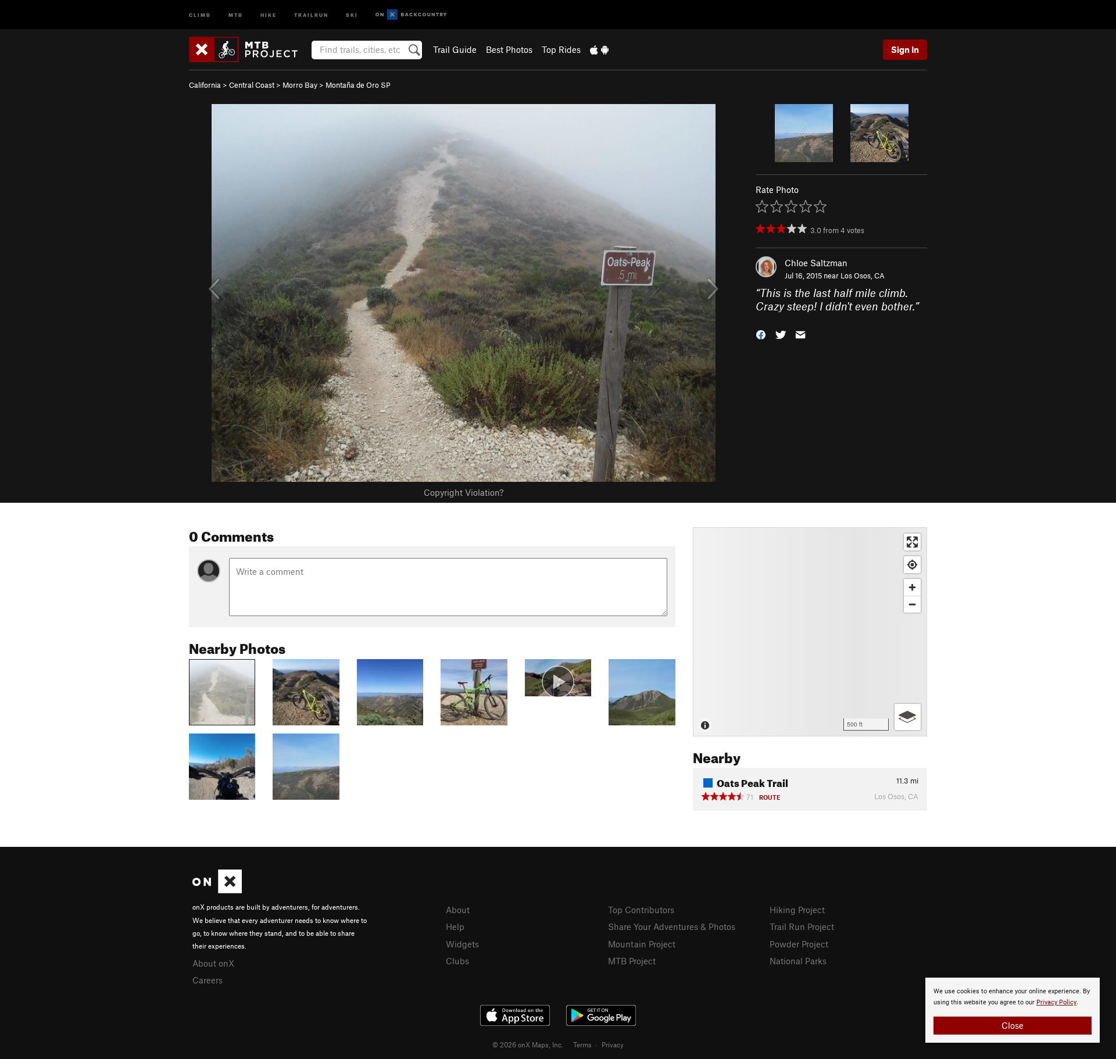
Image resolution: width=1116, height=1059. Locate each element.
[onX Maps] (217, 890)
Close (1012, 1025)
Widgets (462, 944)
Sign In (905, 49)
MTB (235, 14)
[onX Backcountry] (411, 15)
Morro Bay (299, 85)
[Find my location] (912, 564)
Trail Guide (455, 49)
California (205, 85)
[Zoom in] (912, 587)
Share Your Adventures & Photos (671, 926)
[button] (761, 333)
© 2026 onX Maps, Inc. (527, 1044)
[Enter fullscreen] (912, 542)
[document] (1012, 1010)
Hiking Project (797, 909)
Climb (200, 14)
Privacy (613, 1044)
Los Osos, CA (862, 275)
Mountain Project (641, 944)
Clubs (457, 961)
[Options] (908, 717)
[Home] (249, 49)
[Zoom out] (912, 604)
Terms (582, 1044)
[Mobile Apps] (599, 49)
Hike (268, 14)
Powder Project (799, 944)
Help (455, 926)
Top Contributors (641, 909)
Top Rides (561, 49)
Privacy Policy (1056, 1002)
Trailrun (311, 14)
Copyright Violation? (463, 492)
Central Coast (251, 85)
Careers (207, 980)
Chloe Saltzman (816, 262)
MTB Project (632, 961)
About (458, 909)
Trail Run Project (802, 926)
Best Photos (509, 49)
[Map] (810, 632)
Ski (352, 14)
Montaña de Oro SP (358, 85)
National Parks (798, 961)
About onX (213, 963)
